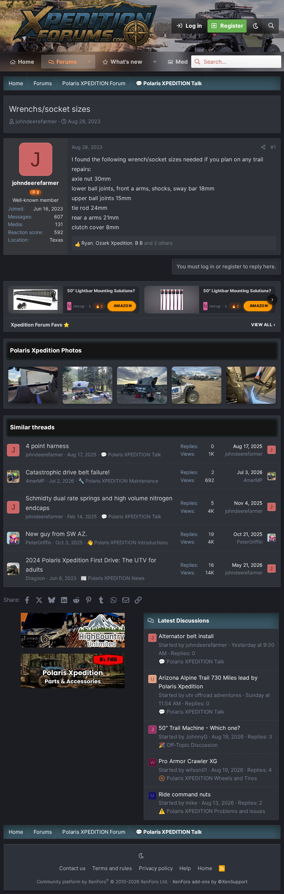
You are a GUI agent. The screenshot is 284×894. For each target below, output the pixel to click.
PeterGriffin (38, 542)
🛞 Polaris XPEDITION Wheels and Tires (208, 778)
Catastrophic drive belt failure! (68, 472)
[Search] (271, 26)
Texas (56, 240)
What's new (126, 61)
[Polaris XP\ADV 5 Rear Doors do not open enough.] (251, 385)
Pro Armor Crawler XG (188, 761)
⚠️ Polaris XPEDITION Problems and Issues (212, 811)
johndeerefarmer (36, 121)
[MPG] (142, 385)
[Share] (263, 147)
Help (185, 868)
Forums (66, 61)
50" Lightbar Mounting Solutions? (101, 290)
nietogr (79, 306)
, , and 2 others (126, 243)
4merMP (35, 481)
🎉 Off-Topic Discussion (188, 745)
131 (59, 224)
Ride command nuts (185, 794)
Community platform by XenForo (102, 881)
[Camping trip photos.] (87, 385)
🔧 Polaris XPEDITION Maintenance (118, 481)
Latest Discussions (183, 620)
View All (263, 324)
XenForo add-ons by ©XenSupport (210, 881)
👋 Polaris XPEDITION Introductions (127, 542)
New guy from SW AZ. (56, 533)
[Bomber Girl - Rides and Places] (196, 385)
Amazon (123, 305)
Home (26, 61)
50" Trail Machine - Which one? (199, 727)
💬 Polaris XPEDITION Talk (131, 454)
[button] (255, 26)
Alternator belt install (186, 636)
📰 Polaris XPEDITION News (112, 578)
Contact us (72, 868)
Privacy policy (156, 868)
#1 (273, 147)
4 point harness (47, 445)
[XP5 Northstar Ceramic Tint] (33, 385)
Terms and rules (112, 868)
